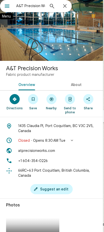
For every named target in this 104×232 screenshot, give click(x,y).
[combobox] (30, 6)
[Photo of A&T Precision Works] (51, 30)
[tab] (25, 84)
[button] (51, 140)
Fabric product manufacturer (30, 74)
